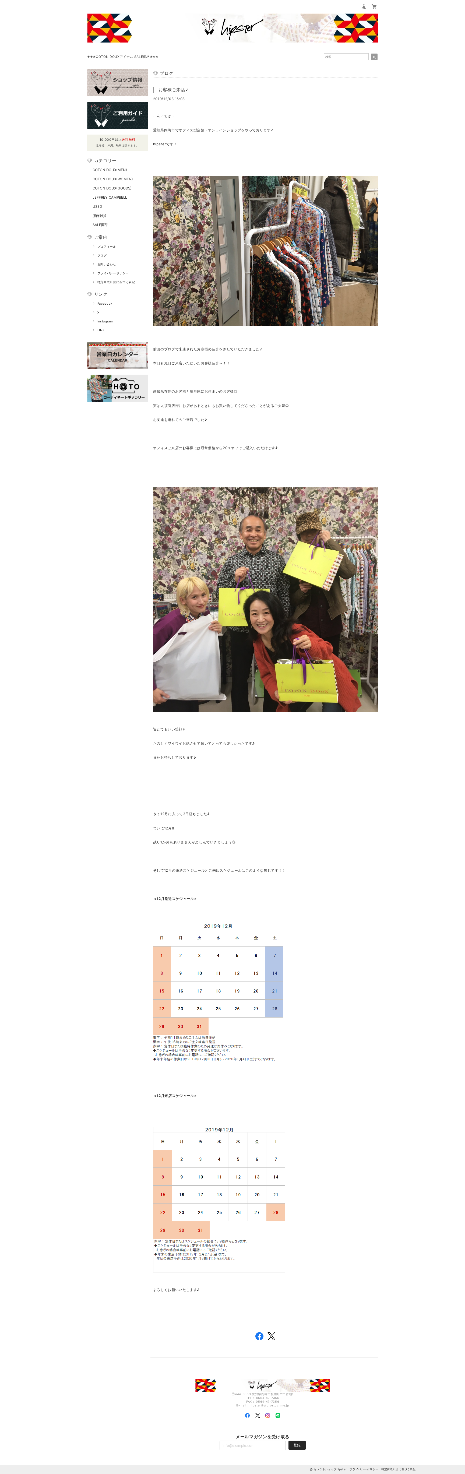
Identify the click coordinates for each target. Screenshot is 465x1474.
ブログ (102, 255)
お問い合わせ (106, 264)
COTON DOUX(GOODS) (112, 188)
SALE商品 (100, 225)
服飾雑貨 (100, 215)
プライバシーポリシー (113, 273)
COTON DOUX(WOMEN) (113, 179)
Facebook (104, 303)
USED (97, 206)
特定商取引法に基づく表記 (116, 282)
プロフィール (106, 246)
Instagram (105, 321)
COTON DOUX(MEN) (110, 170)
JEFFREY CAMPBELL (110, 197)
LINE (101, 330)
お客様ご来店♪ (173, 89)
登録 (297, 1445)
